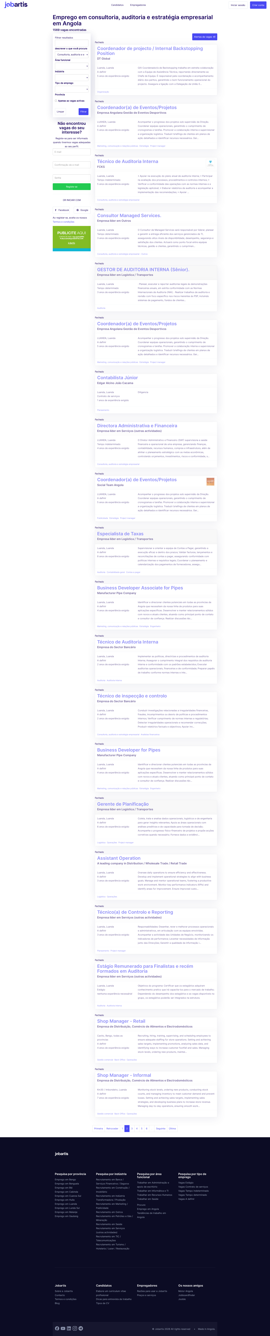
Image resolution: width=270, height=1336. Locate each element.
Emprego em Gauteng (66, 1216)
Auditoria (101, 308)
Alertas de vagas (203, 36)
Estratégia (144, 146)
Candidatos (117, 5)
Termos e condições (63, 221)
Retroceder (112, 1128)
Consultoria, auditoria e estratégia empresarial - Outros (122, 254)
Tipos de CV (102, 1303)
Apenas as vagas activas (71, 100)
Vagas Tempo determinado (192, 1194)
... (152, 1128)
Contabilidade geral (116, 572)
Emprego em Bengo (65, 1179)
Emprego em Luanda (66, 1203)
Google (84, 210)
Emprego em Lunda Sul (67, 1208)
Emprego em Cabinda (66, 1191)
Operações (112, 842)
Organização (103, 92)
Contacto (60, 1295)
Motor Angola (185, 1291)
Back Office (119, 1060)
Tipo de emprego (64, 83)
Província (60, 94)
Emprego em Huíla (65, 1199)
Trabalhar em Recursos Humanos (154, 1194)
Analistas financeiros (150, 734)
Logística (101, 842)
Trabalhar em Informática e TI (152, 1190)
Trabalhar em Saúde (147, 1199)
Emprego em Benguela (67, 1183)
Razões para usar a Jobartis (152, 1291)
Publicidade (102, 518)
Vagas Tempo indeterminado (193, 1190)
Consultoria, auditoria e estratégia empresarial (118, 200)
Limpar (60, 111)
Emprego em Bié (63, 1187)
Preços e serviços (146, 1295)
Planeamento (103, 410)
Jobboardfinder (186, 1295)
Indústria (59, 71)
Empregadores (138, 5)
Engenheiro (155, 626)
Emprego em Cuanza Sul (68, 1195)
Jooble (182, 1299)
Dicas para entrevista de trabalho (114, 1299)
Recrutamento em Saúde (109, 1224)
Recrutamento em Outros (109, 1212)
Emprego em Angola (148, 1209)
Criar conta (258, 5)
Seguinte (160, 1128)
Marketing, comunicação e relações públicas (117, 146)
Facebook (63, 210)
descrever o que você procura (71, 48)
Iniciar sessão (238, 5)
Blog (57, 1303)
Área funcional (62, 60)
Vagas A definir (186, 1199)
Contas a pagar (133, 572)
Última (172, 1128)
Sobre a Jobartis (64, 1291)
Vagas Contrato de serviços (193, 1186)
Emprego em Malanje (66, 1212)
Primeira (98, 1128)
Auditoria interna (114, 680)
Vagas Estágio (186, 1182)
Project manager (157, 146)
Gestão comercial (105, 1060)
